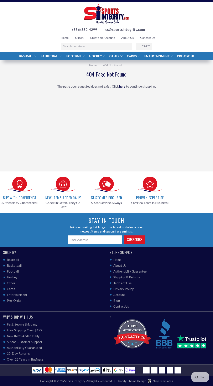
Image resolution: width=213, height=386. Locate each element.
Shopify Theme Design (131, 381)
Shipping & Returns (126, 277)
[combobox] (96, 46)
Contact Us (147, 37)
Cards (132, 56)
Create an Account (102, 37)
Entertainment (157, 56)
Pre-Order (185, 56)
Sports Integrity (74, 381)
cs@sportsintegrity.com (125, 30)
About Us (127, 37)
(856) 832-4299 (84, 30)
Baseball (26, 56)
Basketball (50, 56)
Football (74, 56)
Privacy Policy (123, 289)
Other (114, 56)
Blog (116, 300)
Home (65, 37)
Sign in (79, 37)
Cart (145, 46)
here (122, 86)
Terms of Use (122, 283)
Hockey (95, 56)
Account (119, 295)
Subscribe (134, 239)
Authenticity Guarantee (130, 271)
